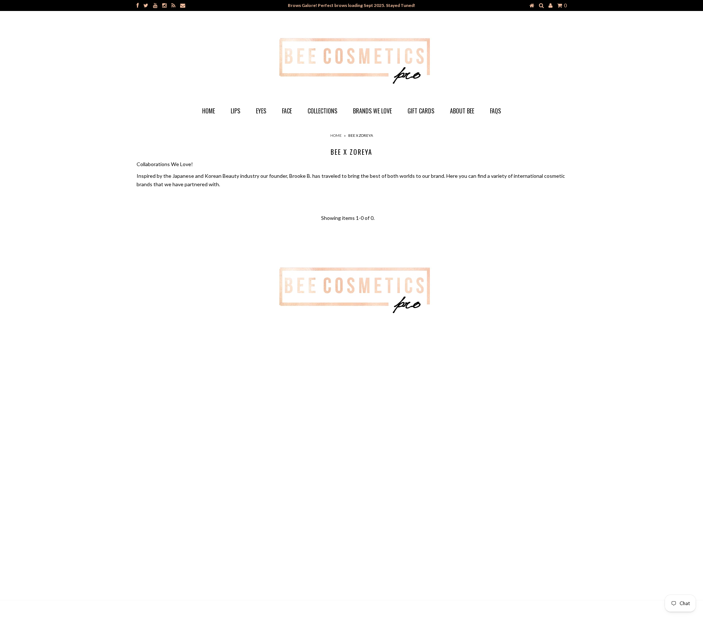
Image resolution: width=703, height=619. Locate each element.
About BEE (462, 110)
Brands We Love (372, 110)
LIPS (235, 110)
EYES (261, 110)
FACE (287, 110)
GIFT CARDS (421, 110)
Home (208, 110)
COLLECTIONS (322, 110)
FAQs (495, 110)
